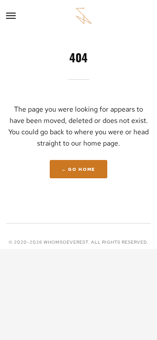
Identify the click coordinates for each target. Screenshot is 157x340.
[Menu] (11, 15)
